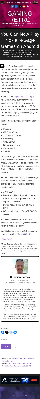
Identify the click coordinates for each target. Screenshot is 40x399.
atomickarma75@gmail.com (17, 282)
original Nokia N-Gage (24, 96)
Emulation (8, 53)
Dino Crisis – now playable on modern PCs (18, 2)
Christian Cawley (11, 51)
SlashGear (6, 239)
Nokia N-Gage (15, 54)
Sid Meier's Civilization (29, 54)
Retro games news (20, 53)
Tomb (15, 56)
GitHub (27, 234)
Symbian (10, 56)
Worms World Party (25, 56)
